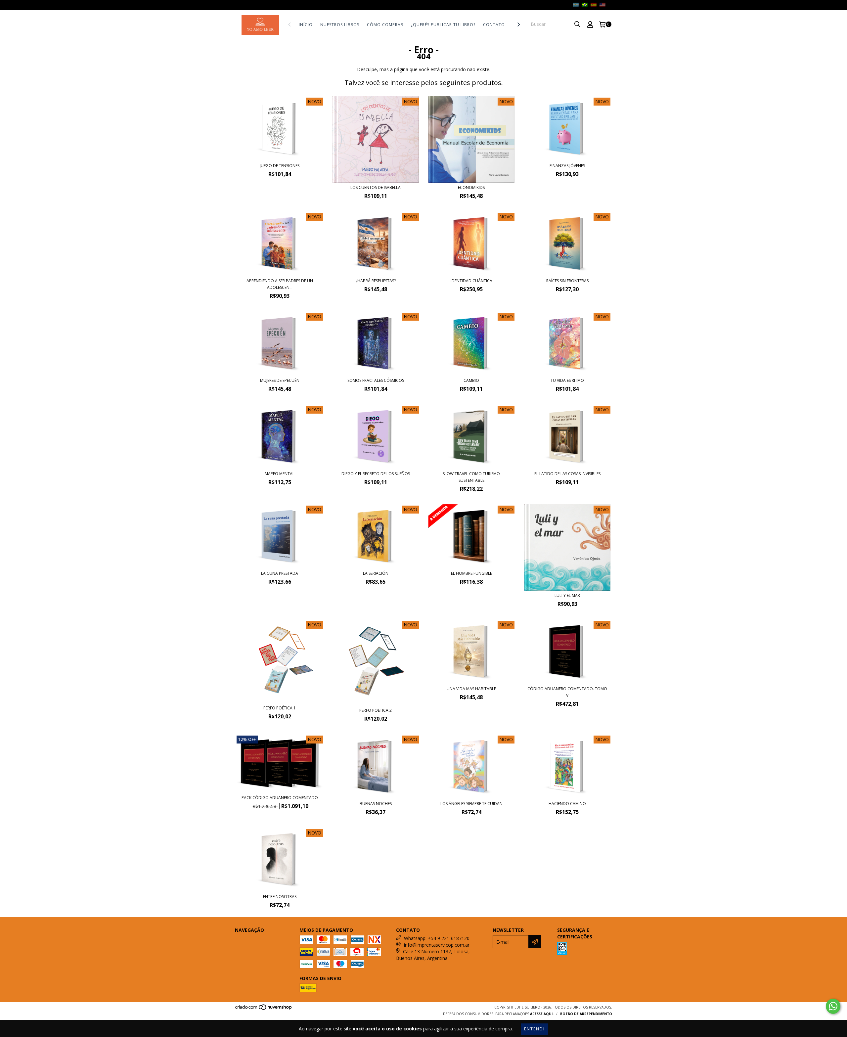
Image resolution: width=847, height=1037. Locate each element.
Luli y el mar (567, 595)
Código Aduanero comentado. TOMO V (567, 692)
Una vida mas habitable (471, 689)
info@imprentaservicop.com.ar (436, 945)
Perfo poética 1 (279, 708)
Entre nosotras (279, 896)
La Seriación (375, 573)
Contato (494, 24)
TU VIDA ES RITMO (567, 380)
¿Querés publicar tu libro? (443, 24)
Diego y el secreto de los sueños (375, 473)
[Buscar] (577, 24)
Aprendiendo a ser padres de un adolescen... (279, 284)
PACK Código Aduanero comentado (280, 797)
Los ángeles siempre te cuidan (471, 803)
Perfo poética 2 (375, 710)
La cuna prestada (279, 573)
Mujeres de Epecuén (279, 380)
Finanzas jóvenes (567, 165)
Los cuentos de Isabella (375, 187)
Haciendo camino (567, 803)
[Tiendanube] (264, 1009)
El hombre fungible (471, 573)
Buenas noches (376, 803)
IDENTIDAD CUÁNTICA (471, 281)
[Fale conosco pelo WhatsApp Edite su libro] (833, 1006)
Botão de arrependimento (586, 1014)
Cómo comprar (385, 24)
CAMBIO (471, 380)
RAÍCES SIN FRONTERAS (567, 281)
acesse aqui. (542, 1014)
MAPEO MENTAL (279, 473)
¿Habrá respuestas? (376, 281)
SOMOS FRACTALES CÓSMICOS (375, 380)
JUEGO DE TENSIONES (279, 165)
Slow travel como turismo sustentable (471, 477)
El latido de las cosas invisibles (567, 473)
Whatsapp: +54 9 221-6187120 (436, 938)
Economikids (471, 187)
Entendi (534, 1029)
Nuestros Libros (339, 24)
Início (306, 24)
